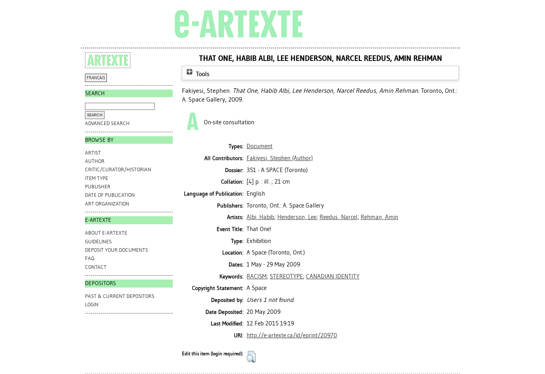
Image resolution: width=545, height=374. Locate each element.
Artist (93, 153)
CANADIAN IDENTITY (332, 276)
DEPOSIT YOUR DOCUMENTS (116, 250)
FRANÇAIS (96, 77)
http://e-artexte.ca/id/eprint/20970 (292, 335)
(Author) (280, 158)
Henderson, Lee (296, 217)
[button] (251, 357)
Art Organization (107, 204)
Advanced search (107, 123)
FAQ (89, 258)
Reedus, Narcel (338, 217)
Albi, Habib (260, 217)
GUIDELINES (98, 242)
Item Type (96, 178)
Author (95, 161)
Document (259, 146)
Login (92, 304)
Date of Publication (110, 195)
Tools (201, 74)
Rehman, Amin (379, 217)
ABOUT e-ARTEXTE (106, 233)
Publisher (98, 187)
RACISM (257, 276)
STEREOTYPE (286, 276)
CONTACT (96, 267)
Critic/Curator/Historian (118, 169)
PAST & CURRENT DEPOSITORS (119, 296)
